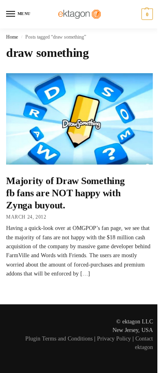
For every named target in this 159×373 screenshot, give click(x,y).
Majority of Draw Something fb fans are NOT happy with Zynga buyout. (65, 193)
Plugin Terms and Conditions (59, 339)
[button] (146, 14)
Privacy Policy (114, 339)
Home (12, 37)
